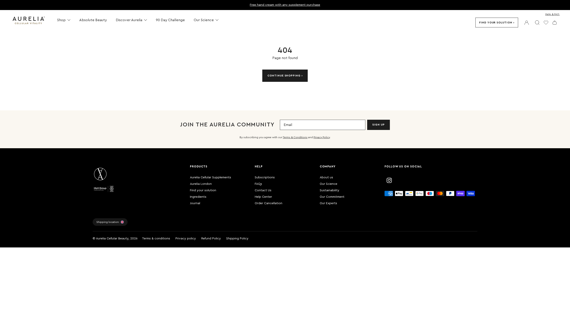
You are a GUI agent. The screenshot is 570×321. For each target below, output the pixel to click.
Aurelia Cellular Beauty (112, 238)
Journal (195, 203)
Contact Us (263, 190)
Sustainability (329, 190)
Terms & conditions (156, 238)
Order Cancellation (268, 203)
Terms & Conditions (295, 137)
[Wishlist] (546, 22)
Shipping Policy (237, 238)
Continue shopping (284, 75)
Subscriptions (265, 177)
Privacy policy (185, 238)
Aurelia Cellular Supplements (210, 177)
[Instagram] (389, 180)
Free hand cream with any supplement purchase (285, 4)
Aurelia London (201, 183)
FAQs (258, 183)
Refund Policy (211, 238)
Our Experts (328, 203)
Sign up (378, 124)
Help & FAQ (552, 14)
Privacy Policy (322, 137)
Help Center (263, 196)
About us (326, 177)
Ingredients (198, 196)
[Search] (537, 22)
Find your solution (495, 22)
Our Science (328, 183)
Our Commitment (332, 196)
